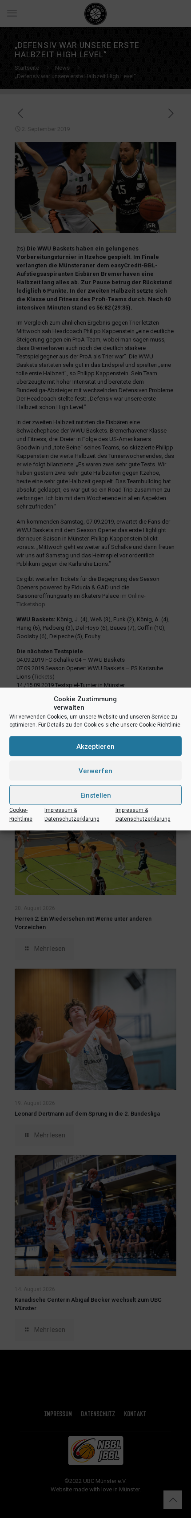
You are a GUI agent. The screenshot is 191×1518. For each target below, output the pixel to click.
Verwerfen (95, 771)
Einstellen (95, 795)
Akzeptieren (95, 746)
